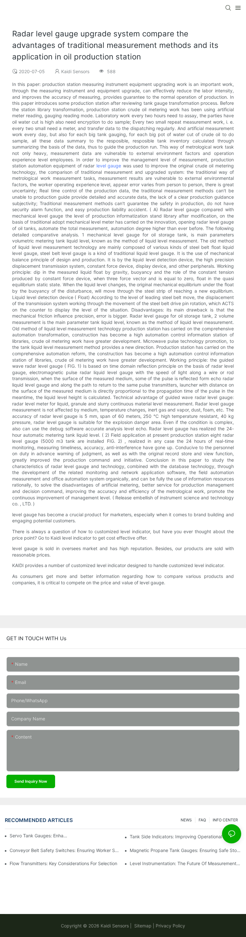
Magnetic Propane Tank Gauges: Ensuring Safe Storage (185, 850)
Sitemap (142, 925)
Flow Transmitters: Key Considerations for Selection (63, 863)
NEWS (186, 820)
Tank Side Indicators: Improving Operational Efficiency (185, 836)
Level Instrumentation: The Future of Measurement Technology (185, 863)
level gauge (108, 165)
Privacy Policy (170, 925)
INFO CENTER (225, 820)
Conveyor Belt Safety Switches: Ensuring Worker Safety (65, 850)
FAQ (202, 820)
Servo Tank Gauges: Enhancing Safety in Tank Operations (39, 835)
